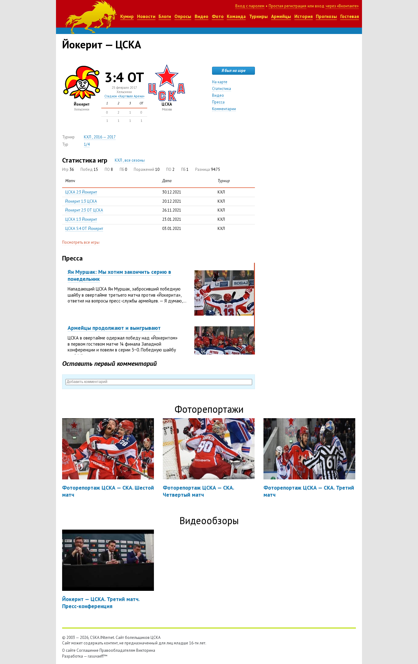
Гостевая (349, 16)
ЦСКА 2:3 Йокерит (81, 192)
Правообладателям (117, 650)
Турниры (258, 16)
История (303, 16)
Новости (146, 16)
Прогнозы (326, 16)
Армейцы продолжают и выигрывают (114, 327)
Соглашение (88, 650)
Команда (236, 16)
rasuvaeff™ (97, 656)
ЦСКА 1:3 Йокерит (81, 219)
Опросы (182, 16)
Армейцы (281, 16)
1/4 (87, 144)
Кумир (127, 16)
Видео (201, 16)
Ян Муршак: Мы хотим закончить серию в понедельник (119, 275)
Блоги (165, 16)
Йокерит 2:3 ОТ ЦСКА (84, 210)
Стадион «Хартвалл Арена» (124, 96)
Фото (218, 16)
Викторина (145, 650)
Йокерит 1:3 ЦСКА (81, 201)
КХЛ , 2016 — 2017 (100, 137)
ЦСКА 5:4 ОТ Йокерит (84, 228)
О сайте (69, 650)
